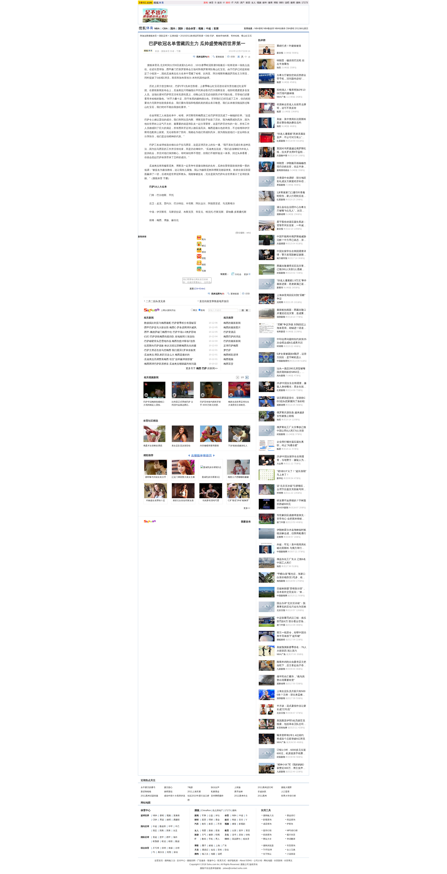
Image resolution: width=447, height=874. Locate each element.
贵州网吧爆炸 (217, 796)
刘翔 (169, 852)
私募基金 (215, 791)
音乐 (241, 819)
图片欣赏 (291, 834)
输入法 (205, 854)
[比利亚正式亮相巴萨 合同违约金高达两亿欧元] (182, 390)
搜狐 (197, 810)
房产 (242, 2)
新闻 (206, 2)
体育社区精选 (150, 420)
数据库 (163, 826)
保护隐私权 (233, 860)
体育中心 (146, 810)
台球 (177, 848)
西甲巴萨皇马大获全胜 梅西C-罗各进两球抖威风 (170, 327)
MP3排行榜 (292, 830)
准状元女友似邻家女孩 (183, 500)
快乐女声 (215, 787)
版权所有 (253, 864)
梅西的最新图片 (232, 327)
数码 (204, 839)
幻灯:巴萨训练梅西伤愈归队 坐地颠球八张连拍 (169, 336)
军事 (204, 815)
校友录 (246, 839)
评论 (217, 815)
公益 (211, 815)
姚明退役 (168, 791)
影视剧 (242, 824)
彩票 (216, 28)
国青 (168, 830)
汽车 (237, 2)
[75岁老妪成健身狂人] (239, 433)
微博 (270, 2)
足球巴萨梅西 (231, 345)
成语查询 (267, 824)
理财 (211, 819)
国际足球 (163, 36)
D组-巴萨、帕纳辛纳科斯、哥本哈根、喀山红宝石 (229, 36)
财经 (228, 2)
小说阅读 (291, 854)
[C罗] (238, 490)
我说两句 (236, 839)
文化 (227, 834)
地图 (213, 854)
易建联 (176, 819)
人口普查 (285, 791)
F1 (154, 852)
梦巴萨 (227, 350)
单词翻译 (291, 839)
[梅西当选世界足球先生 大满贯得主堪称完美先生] (239, 390)
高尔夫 (161, 852)
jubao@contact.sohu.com (235, 868)
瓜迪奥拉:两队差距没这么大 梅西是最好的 (167, 354)
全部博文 (288, 860)
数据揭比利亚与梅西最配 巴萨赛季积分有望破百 (170, 322)
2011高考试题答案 (149, 796)
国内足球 (145, 826)
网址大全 (267, 839)
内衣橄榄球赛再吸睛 (209, 445)
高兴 (204, 239)
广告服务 (201, 860)
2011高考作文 (241, 796)
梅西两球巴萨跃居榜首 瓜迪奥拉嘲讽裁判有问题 (170, 363)
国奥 (162, 830)
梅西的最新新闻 (232, 322)
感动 (204, 252)
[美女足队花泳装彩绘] (183, 433)
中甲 (170, 826)
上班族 (237, 787)
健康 (211, 834)
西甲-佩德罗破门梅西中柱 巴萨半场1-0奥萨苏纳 (170, 332)
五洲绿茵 (174, 36)
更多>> (247, 508)
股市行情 (267, 830)
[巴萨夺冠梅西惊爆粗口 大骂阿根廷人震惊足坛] (154, 390)
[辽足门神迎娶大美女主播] (183, 467)
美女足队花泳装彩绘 (181, 445)
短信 (213, 850)
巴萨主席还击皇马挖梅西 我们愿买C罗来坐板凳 (170, 350)
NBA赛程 (258, 28)
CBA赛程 (290, 28)
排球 (164, 848)
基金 (217, 819)
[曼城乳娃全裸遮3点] (211, 467)
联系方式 (221, 860)
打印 (233, 57)
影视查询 (267, 819)
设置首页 (159, 860)
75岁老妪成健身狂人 (237, 445)
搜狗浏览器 (268, 845)
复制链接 (220, 57)
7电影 (190, 787)
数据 (177, 841)
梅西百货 (228, 363)
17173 (305, 2)
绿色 (248, 834)
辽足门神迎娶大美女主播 (183, 477)
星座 (217, 830)
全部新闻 (278, 860)
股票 (204, 819)
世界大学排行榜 (288, 796)
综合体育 (191, 28)
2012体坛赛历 (301, 28)
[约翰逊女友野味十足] (155, 490)
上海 (218, 845)
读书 (234, 834)
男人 (217, 839)
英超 (155, 837)
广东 (224, 845)
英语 (248, 830)
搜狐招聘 (191, 860)
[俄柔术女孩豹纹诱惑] (154, 433)
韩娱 (234, 819)
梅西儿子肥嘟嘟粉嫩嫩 (238, 477)
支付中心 (181, 860)
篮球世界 (145, 815)
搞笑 (204, 264)
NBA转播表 (280, 28)
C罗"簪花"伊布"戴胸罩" (238, 500)
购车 (204, 824)
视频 (259, 2)
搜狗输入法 (268, 815)
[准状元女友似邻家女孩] (183, 490)
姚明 (169, 819)
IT (232, 2)
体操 (170, 848)
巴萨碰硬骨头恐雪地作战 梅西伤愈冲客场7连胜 (169, 341)
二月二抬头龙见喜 (155, 301)
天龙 (197, 850)
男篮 (162, 819)
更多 (246, 274)
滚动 (176, 852)
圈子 (204, 845)
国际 (180, 28)
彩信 (227, 850)
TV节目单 (267, 850)
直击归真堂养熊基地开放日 (214, 301)
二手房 (218, 824)
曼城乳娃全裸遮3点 (211, 477)
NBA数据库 (268, 28)
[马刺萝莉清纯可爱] (211, 490)
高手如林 (238, 791)
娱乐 (220, 2)
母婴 (204, 830)
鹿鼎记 (205, 850)
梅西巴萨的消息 (232, 336)
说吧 (287, 2)
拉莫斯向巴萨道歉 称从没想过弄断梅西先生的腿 (170, 345)
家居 (248, 2)
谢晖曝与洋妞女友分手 (155, 477)
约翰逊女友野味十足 (155, 500)
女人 (253, 2)
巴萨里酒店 (230, 332)
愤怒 (204, 258)
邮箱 (211, 845)
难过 (204, 245)
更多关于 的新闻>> (202, 368)
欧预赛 (156, 841)
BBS (281, 2)
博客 (276, 2)
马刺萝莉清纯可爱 (210, 500)
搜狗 (298, 2)
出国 (234, 830)
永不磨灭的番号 (148, 787)
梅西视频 (228, 359)
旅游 (197, 834)
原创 (241, 834)
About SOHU (246, 860)
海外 (175, 837)
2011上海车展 (194, 791)
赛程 (162, 815)
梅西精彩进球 (231, 354)
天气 (204, 834)
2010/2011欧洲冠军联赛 (191, 36)
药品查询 (291, 819)
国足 (155, 830)
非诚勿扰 (262, 791)
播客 (234, 824)
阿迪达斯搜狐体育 (148, 36)
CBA (165, 28)
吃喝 (217, 834)
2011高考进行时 (265, 787)
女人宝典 (291, 850)
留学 (241, 830)
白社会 (238, 274)
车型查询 (291, 845)
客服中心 (211, 860)
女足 (175, 830)
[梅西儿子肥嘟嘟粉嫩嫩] (238, 467)
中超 (208, 28)
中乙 (177, 826)
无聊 (204, 271)
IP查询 (290, 824)
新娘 (211, 830)
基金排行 (291, 815)
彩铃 (220, 850)
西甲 (168, 837)
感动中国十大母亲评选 (174, 796)
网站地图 (268, 860)
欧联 (170, 841)
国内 (172, 28)
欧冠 (164, 841)
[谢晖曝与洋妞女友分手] (155, 467)
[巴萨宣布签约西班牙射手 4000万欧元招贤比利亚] (211, 390)
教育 (227, 830)
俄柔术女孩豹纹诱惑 (152, 445)
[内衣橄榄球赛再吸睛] (211, 433)
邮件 (265, 2)
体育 (211, 2)
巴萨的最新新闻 (232, 341)
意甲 (162, 837)
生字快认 (267, 854)
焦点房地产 (217, 810)
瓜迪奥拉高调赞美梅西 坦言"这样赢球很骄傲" (168, 359)
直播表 (176, 815)
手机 (211, 839)
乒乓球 (156, 848)
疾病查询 (267, 834)
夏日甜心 (168, 787)
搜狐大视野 (286, 787)
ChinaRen (206, 810)
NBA (157, 28)
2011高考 (262, 796)
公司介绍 (258, 860)
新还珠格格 (146, 791)
